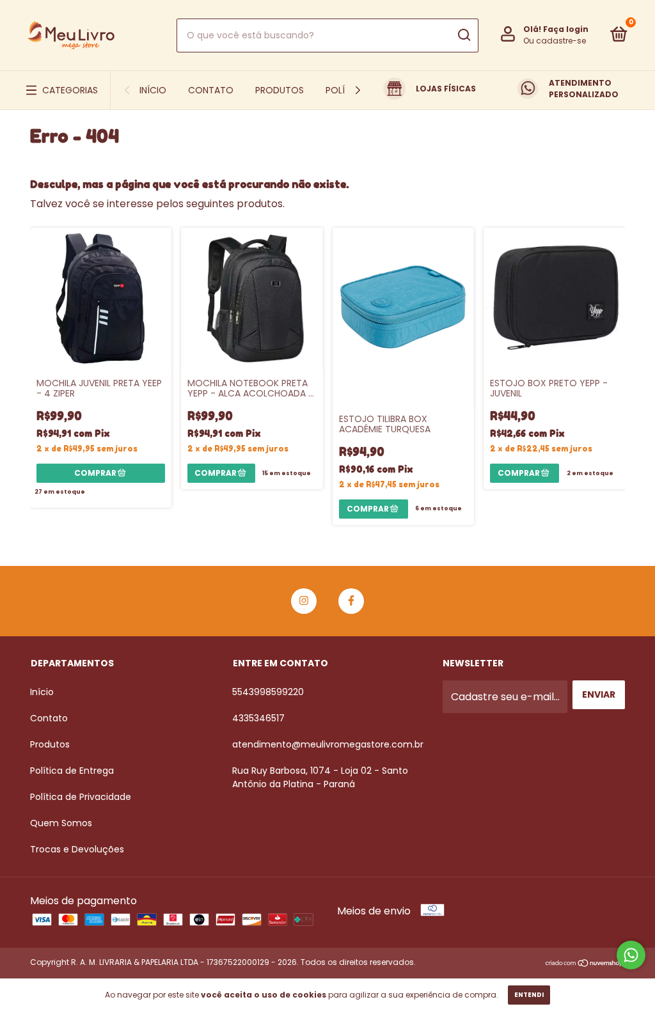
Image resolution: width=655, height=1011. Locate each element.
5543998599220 (268, 692)
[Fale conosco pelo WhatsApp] (631, 955)
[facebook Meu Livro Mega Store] (351, 601)
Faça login (565, 29)
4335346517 (258, 718)
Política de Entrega (72, 770)
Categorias (70, 90)
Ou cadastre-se (554, 40)
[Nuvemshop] (585, 964)
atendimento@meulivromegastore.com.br (327, 744)
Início (152, 90)
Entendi (529, 994)
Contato (210, 90)
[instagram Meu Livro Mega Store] (304, 601)
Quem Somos (61, 823)
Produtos (279, 90)
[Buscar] (463, 35)
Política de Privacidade (80, 796)
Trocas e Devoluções (77, 849)
